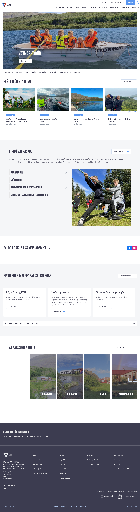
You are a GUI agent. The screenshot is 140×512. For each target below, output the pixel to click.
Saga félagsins (64, 460)
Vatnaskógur (60, 7)
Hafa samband (119, 455)
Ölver (77, 7)
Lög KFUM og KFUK (93, 464)
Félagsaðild (118, 464)
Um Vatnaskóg (31, 72)
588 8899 (6, 488)
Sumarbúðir (43, 72)
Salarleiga (117, 460)
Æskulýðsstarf (102, 7)
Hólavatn (84, 7)
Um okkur (103, 2)
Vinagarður (135, 7)
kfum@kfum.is (9, 485)
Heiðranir (63, 473)
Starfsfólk (63, 469)
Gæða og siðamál (116, 2)
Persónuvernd (9, 506)
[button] (135, 111)
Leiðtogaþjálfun (115, 7)
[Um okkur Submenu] (108, 2)
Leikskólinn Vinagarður (39, 473)
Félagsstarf (125, 7)
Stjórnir (62, 464)
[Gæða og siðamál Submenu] (123, 2)
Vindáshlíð (70, 7)
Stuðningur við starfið (121, 469)
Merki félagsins (92, 469)
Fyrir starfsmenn (65, 478)
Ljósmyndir (77, 72)
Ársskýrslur (90, 455)
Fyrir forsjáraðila (65, 72)
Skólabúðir (53, 72)
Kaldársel (93, 7)
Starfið (34, 455)
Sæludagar (19, 72)
